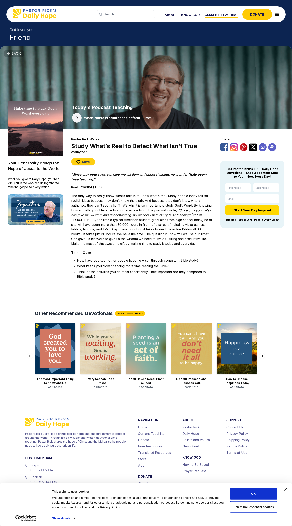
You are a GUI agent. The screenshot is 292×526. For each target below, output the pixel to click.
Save (86, 162)
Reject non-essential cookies (253, 506)
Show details (61, 518)
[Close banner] (285, 489)
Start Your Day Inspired (252, 210)
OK (253, 493)
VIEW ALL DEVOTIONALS (130, 313)
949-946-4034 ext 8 (46, 482)
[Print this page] (272, 147)
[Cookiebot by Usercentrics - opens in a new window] (25, 518)
